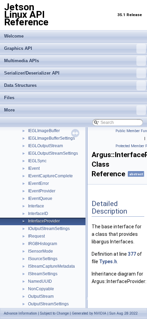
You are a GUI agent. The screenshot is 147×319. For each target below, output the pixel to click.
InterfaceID (38, 213)
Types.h (108, 261)
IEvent (34, 168)
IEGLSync (37, 160)
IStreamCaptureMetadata (51, 266)
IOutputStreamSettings (49, 228)
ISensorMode (40, 251)
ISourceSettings (42, 258)
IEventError (38, 183)
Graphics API (18, 48)
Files (9, 97)
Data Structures (20, 85)
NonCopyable (41, 288)
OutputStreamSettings (48, 304)
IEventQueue (40, 198)
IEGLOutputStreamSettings (53, 153)
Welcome (14, 36)
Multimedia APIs (21, 60)
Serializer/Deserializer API (31, 73)
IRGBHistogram (42, 243)
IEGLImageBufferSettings (51, 138)
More (9, 110)
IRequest (36, 236)
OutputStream (41, 296)
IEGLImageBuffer (44, 130)
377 (132, 254)
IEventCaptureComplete (50, 176)
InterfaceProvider (44, 221)
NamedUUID (40, 281)
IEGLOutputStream (45, 145)
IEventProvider (41, 191)
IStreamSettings (42, 273)
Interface (36, 206)
